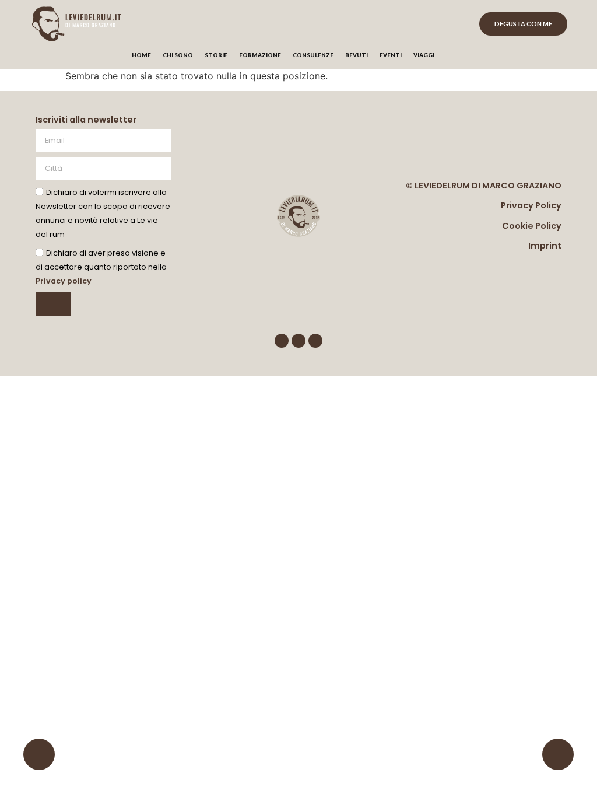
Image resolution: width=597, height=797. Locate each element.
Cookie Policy (531, 226)
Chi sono (178, 55)
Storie (216, 55)
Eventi (391, 55)
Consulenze (313, 55)
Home (141, 55)
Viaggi (423, 55)
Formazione (260, 55)
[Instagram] (298, 341)
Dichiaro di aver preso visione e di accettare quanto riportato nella (101, 267)
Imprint (544, 245)
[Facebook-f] (282, 341)
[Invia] (53, 304)
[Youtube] (315, 341)
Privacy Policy (531, 205)
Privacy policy (64, 281)
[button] (461, 55)
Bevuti (356, 55)
